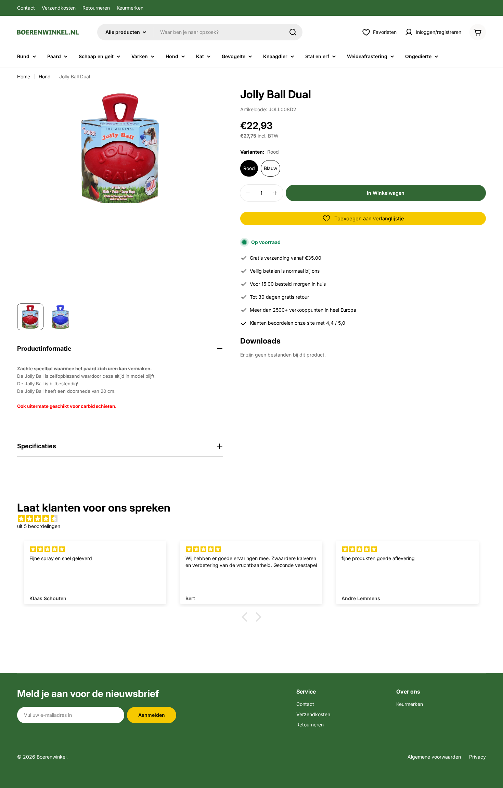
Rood (249, 168)
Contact (26, 8)
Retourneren (96, 8)
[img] (251, 518)
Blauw (270, 168)
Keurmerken (130, 8)
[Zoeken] (293, 32)
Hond (45, 76)
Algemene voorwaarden (434, 757)
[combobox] (199, 32)
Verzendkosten (59, 8)
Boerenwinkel (51, 757)
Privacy (477, 757)
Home (23, 76)
